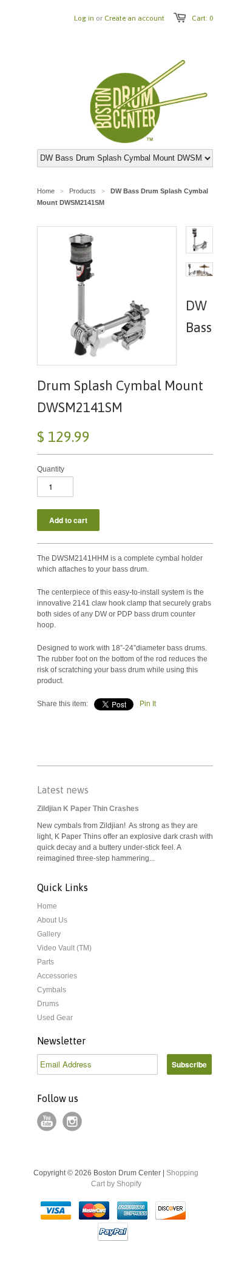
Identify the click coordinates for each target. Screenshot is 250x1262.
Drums (48, 1004)
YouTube (46, 1121)
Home (47, 906)
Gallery (49, 934)
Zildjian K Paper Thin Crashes (88, 808)
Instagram (72, 1121)
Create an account (134, 18)
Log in (84, 18)
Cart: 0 (202, 18)
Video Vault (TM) (64, 948)
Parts (45, 962)
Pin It (148, 703)
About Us (52, 920)
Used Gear (55, 1017)
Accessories (57, 976)
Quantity (50, 469)
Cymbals (51, 990)
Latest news (63, 789)
